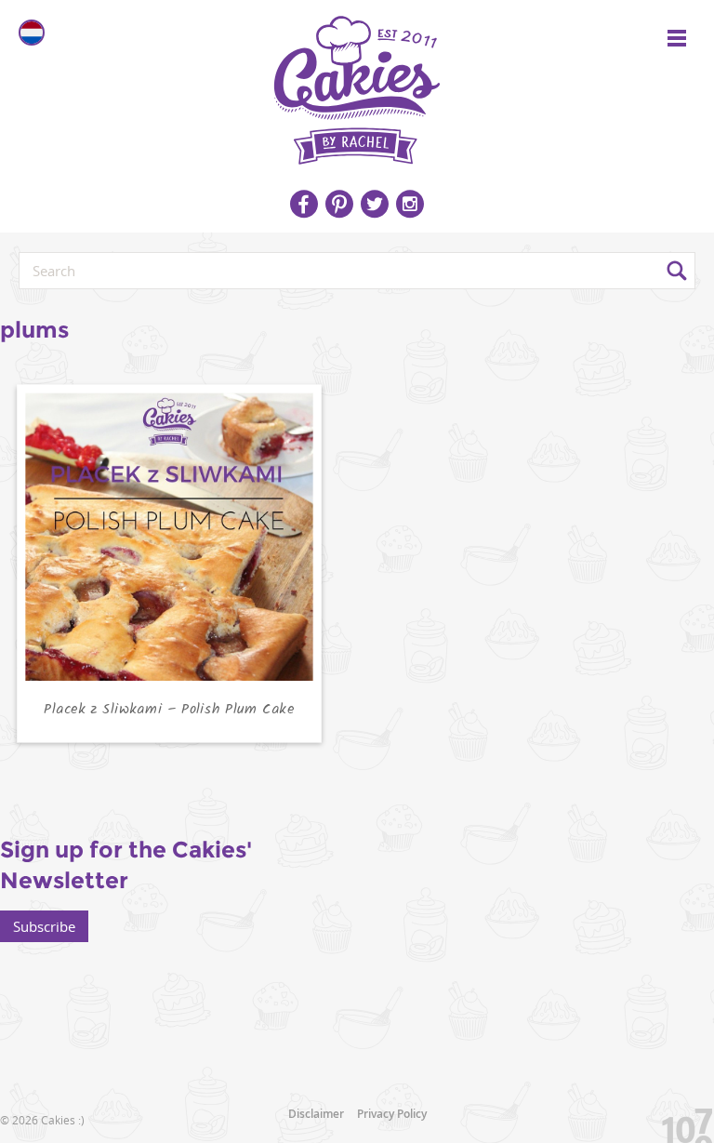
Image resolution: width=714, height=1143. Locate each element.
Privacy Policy (392, 1114)
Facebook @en (304, 203)
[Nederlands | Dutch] (32, 33)
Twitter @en (374, 203)
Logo (357, 83)
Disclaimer (316, 1114)
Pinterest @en (339, 203)
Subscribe (44, 926)
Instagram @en (410, 203)
